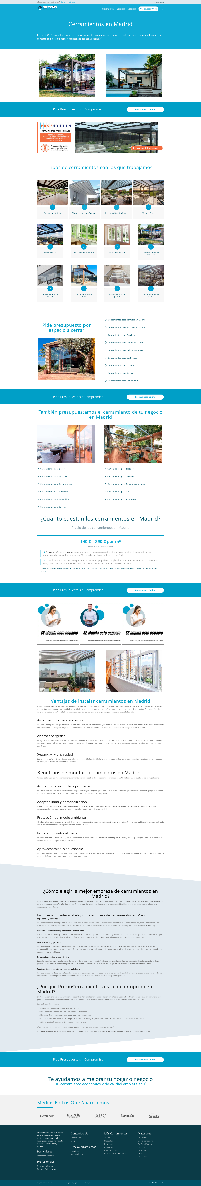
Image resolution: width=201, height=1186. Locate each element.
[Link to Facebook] (159, 1182)
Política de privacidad (82, 1183)
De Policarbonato (145, 1141)
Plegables (108, 1141)
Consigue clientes (68, 2)
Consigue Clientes (45, 1166)
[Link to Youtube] (152, 1182)
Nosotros (75, 1151)
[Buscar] (162, 9)
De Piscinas (109, 1147)
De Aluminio (143, 1150)
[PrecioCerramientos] (47, 9)
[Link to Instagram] (156, 1182)
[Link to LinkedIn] (162, 1182)
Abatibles (108, 1137)
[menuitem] (158, 2)
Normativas (76, 1137)
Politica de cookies (94, 1183)
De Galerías (109, 1144)
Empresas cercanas (45, 1155)
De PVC (141, 1153)
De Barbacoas (110, 1150)
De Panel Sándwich (146, 1144)
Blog (73, 1141)
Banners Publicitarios (46, 1169)
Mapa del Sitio (77, 1154)
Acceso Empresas (159, 2)
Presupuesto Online (145, 109)
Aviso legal (72, 1183)
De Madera (143, 1157)
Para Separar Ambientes (115, 1153)
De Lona (141, 1147)
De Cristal (142, 1137)
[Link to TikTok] (149, 1182)
